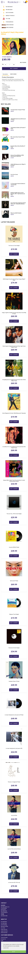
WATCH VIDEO (13, 74)
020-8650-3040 (4, 915)
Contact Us (3, 939)
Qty (2, 64)
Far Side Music (9, 6)
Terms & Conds (4, 937)
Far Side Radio (9, 9)
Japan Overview (9, 24)
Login (2, 940)
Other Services (9, 21)
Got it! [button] (13, 951)
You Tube (8, 18)
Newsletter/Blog (10, 15)
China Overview (9, 27)
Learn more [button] (6, 947)
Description (5, 74)
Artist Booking (9, 12)
